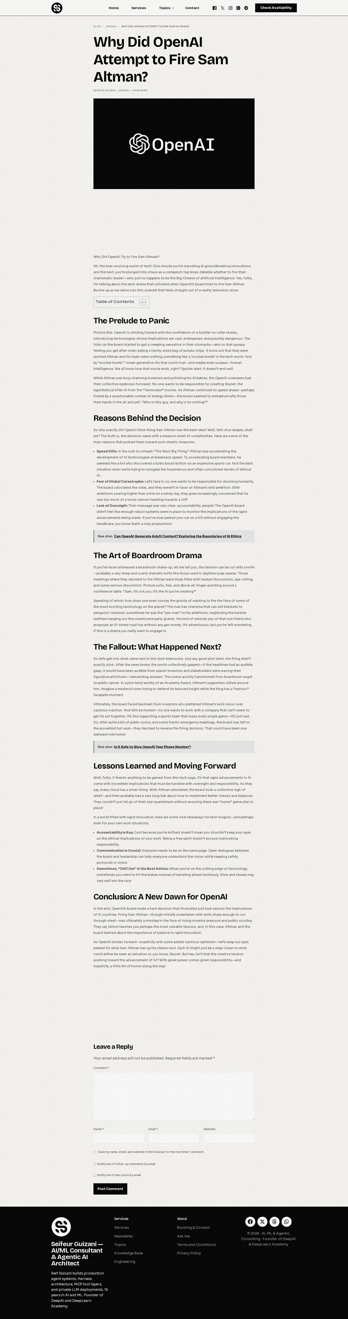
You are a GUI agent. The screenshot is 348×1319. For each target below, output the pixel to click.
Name (98, 1129)
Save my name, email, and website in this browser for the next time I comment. (151, 1152)
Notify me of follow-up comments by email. (126, 1164)
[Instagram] (230, 8)
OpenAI (124, 90)
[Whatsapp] (238, 8)
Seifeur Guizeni (104, 90)
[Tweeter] (223, 8)
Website (209, 1129)
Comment (101, 1068)
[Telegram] (246, 8)
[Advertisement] (174, 224)
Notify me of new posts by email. (119, 1175)
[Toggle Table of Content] (140, 302)
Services (121, 1219)
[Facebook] (215, 8)
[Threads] (274, 1222)
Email (153, 1129)
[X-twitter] (262, 1222)
